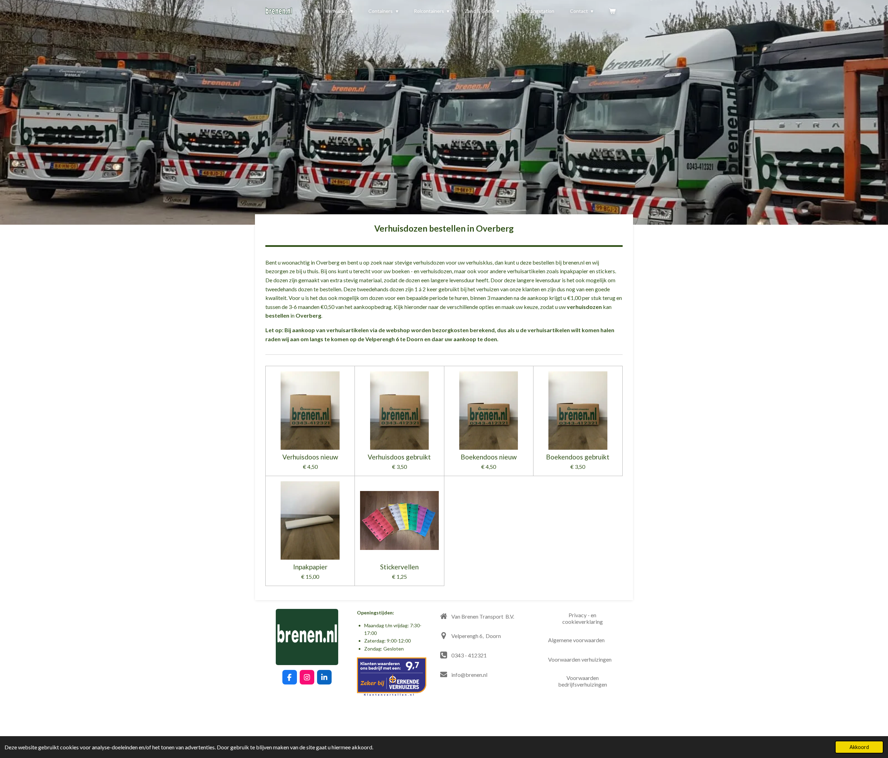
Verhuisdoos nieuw (310, 457)
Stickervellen (399, 567)
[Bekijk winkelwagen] (612, 11)
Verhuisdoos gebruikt (399, 457)
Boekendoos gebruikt (577, 457)
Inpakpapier (310, 567)
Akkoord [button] (859, 747)
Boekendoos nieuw (489, 457)
